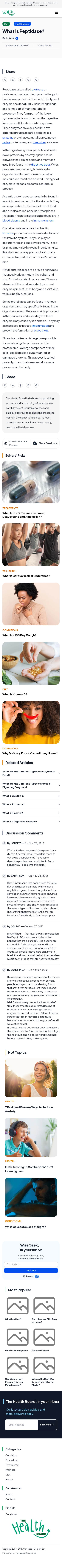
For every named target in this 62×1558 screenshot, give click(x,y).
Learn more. (44, 5)
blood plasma (11, 220)
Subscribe (31, 1270)
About (8, 1494)
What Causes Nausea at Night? (25, 1226)
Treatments (10, 508)
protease (37, 89)
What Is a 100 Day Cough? (19, 635)
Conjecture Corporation (34, 1549)
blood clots (41, 330)
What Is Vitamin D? (14, 694)
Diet (5, 689)
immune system (43, 220)
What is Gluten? (40, 1350)
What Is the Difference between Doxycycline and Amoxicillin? (23, 514)
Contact (10, 1499)
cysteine (7, 137)
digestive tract (40, 164)
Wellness (8, 571)
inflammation (40, 325)
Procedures (12, 1460)
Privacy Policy (8, 1553)
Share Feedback (48, 443)
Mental (10, 1101)
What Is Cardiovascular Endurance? (26, 575)
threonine (39, 142)
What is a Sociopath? (16, 1350)
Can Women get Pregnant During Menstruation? (14, 1382)
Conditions (10, 630)
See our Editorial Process (18, 443)
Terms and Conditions (26, 1553)
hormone (8, 233)
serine (6, 142)
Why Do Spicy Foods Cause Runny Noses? (30, 753)
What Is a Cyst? (13, 1319)
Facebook (11, 1514)
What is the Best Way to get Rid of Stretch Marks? (43, 1382)
